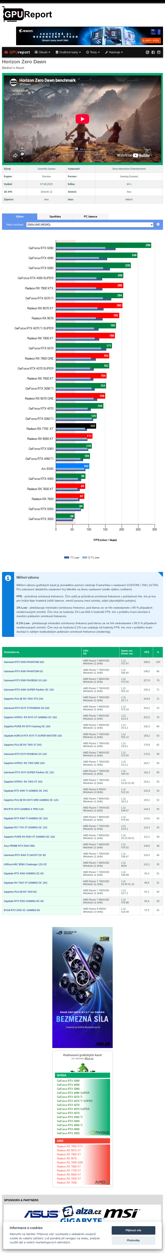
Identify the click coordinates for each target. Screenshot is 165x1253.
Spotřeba (55, 216)
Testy (93, 52)
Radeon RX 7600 (67, 1182)
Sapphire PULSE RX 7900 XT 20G (23, 744)
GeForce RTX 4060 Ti (69, 1125)
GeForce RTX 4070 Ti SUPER (74, 1101)
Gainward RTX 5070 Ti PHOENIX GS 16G (27, 708)
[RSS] (147, 52)
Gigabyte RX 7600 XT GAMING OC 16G (25, 882)
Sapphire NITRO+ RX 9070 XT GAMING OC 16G (30, 717)
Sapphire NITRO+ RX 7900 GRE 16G (24, 763)
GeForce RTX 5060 (68, 1121)
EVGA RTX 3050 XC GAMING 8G (22, 910)
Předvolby (133, 1240)
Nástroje (114, 52)
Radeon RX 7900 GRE (70, 1162)
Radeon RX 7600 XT (69, 1178)
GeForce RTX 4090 (68, 1084)
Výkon (20, 216)
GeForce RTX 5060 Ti (69, 1117)
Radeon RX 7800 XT (69, 1166)
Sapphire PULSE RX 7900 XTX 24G (23, 698)
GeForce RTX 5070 (68, 1105)
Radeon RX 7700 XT (69, 1170)
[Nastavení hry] (158, 225)
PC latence (90, 216)
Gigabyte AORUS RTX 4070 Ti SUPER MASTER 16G (33, 735)
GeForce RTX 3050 (68, 1133)
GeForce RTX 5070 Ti (69, 1096)
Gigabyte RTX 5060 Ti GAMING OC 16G (26, 818)
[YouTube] (158, 52)
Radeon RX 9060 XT (69, 1174)
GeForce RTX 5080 (68, 1088)
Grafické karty (68, 52)
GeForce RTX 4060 (68, 1129)
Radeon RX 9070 (67, 1158)
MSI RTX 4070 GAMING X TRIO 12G (24, 809)
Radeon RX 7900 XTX (70, 1146)
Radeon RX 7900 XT (69, 1154)
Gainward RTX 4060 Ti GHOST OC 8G (25, 855)
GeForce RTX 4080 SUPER (73, 1092)
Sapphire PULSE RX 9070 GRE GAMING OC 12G (31, 800)
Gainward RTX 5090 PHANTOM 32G (24, 662)
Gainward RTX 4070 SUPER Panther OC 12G (29, 772)
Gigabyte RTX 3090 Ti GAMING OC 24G (26, 790)
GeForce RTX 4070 (68, 1113)
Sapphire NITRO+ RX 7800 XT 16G (23, 781)
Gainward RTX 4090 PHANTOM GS (23, 671)
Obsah (43, 52)
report (19, 52)
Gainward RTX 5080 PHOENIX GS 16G (25, 680)
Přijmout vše (133, 1230)
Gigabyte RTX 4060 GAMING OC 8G (24, 873)
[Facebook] (153, 52)
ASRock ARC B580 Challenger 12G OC (25, 864)
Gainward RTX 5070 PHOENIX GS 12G (25, 754)
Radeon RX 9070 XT (69, 1150)
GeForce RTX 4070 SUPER (73, 1109)
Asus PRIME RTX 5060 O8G (19, 845)
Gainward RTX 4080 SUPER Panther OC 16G (29, 689)
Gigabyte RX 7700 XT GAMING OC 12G (25, 827)
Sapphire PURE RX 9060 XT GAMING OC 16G (29, 836)
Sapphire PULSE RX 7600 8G (20, 891)
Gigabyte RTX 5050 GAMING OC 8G (24, 901)
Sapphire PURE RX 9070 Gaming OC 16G (27, 726)
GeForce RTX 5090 (68, 1080)
